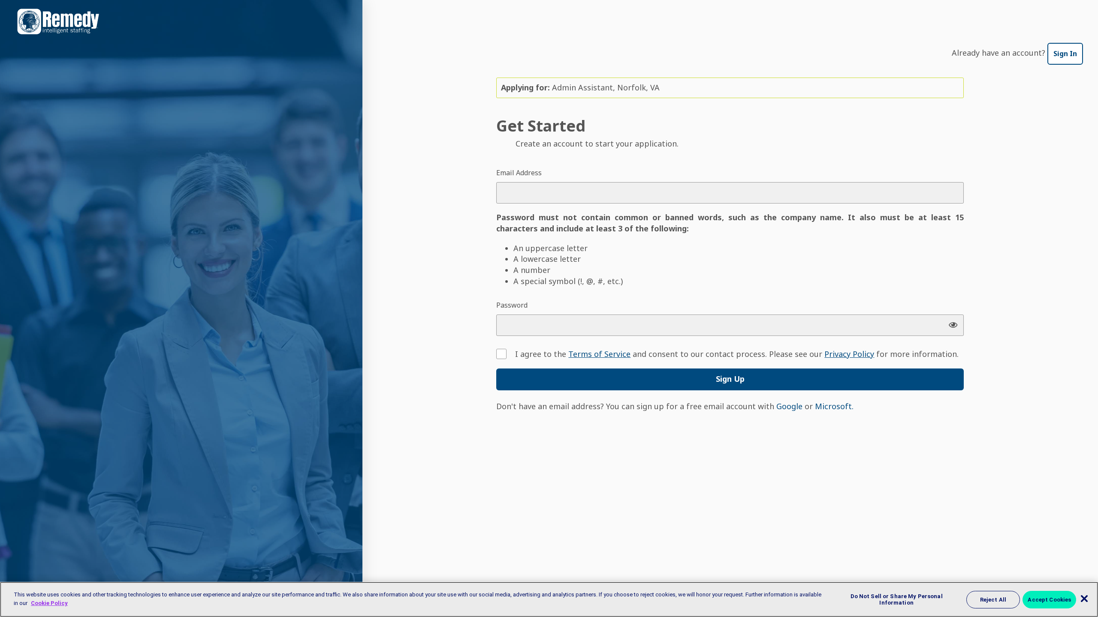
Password (512, 305)
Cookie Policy (49, 602)
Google (789, 406)
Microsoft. (834, 406)
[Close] (1084, 598)
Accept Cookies (1049, 599)
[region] (549, 599)
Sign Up (730, 379)
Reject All (993, 599)
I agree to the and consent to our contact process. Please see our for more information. (737, 354)
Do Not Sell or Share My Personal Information (897, 599)
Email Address (519, 172)
